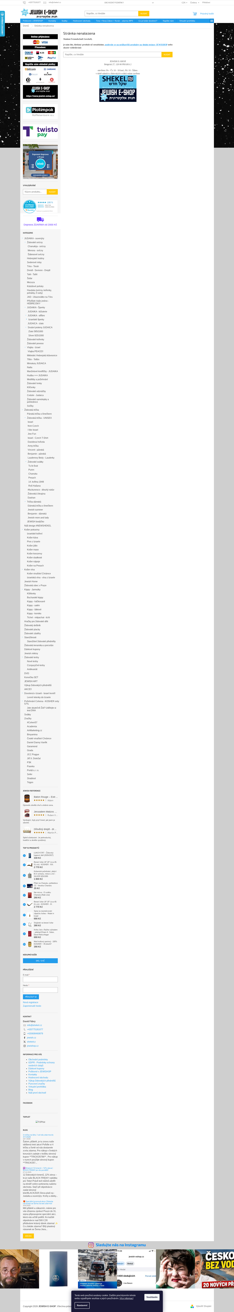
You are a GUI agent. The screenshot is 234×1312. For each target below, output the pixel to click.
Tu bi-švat (33, 466)
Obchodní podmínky (114, 3)
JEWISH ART (31, 681)
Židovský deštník (32, 625)
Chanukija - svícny (37, 246)
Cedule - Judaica (35, 395)
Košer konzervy (34, 553)
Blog (30, 1090)
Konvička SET (31, 677)
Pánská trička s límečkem (39, 414)
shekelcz (31, 1042)
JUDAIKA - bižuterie (37, 311)
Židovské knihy (31, 657)
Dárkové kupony (32, 649)
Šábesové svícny (36, 254)
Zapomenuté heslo (32, 1006)
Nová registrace (30, 1002)
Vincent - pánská (36, 450)
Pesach (32, 478)
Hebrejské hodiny (35, 258)
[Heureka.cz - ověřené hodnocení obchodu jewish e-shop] (40, 206)
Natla (29, 367)
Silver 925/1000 (36, 335)
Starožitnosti (30, 637)
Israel (30, 422)
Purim (31, 470)
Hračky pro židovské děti (36, 621)
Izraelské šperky (36, 319)
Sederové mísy (34, 262)
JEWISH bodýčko (35, 521)
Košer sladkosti (34, 557)
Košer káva (32, 537)
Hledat (143, 13)
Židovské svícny (35, 242)
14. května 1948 (36, 482)
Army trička (33, 446)
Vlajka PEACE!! (35, 351)
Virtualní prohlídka (37, 1087)
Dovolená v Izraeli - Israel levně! (39, 693)
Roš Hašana (34, 486)
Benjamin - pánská (37, 454)
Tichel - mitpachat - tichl (38, 617)
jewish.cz (31, 1037)
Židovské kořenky (35, 339)
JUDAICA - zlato (36, 323)
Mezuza (31, 282)
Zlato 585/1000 (35, 331)
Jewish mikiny (31, 653)
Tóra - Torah (33, 266)
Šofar (29, 278)
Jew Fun (32, 434)
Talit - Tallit (32, 274)
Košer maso (33, 549)
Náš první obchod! (37, 1093)
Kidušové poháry (35, 286)
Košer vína (29, 569)
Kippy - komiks (34, 613)
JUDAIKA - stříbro (36, 315)
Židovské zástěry (32, 633)
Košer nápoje (33, 561)
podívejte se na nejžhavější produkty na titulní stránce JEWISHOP (136, 44)
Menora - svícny (35, 250)
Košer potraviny (31, 529)
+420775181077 (35, 1029)
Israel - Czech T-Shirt (38, 438)
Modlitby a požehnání (37, 379)
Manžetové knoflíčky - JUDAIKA (42, 371)
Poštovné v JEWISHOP (39, 1071)
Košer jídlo (32, 545)
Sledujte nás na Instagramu (121, 1244)
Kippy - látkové (34, 609)
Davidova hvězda (36, 442)
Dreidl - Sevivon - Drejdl (38, 270)
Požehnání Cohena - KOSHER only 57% (41, 702)
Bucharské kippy (35, 597)
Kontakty (32, 1074)
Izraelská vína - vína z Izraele (41, 577)
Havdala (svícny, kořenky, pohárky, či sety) (39, 291)
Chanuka (32, 474)
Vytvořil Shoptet (203, 1306)
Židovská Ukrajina (36, 494)
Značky (27, 718)
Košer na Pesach (35, 565)
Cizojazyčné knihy (36, 665)
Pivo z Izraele (33, 541)
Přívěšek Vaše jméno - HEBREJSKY (38, 302)
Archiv (28, 1236)
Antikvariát (32, 669)
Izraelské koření (34, 533)
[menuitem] (33, 21)
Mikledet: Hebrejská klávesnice (42, 355)
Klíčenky (31, 387)
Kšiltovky (31, 593)
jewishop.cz (33, 1046)
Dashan (31, 497)
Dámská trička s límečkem (40, 506)
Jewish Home (31, 581)
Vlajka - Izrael (33, 347)
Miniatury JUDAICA (36, 363)
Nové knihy (32, 661)
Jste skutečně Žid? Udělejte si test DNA (41, 709)
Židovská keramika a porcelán (38, 645)
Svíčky (30, 406)
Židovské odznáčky (36, 391)
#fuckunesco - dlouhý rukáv (41, 490)
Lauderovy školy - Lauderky (41, 458)
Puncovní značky (36, 1084)
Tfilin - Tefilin (33, 359)
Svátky (27, 714)
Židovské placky (32, 629)
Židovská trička (31, 410)
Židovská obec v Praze (35, 585)
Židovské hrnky (34, 383)
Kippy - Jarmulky (32, 589)
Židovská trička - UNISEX (39, 418)
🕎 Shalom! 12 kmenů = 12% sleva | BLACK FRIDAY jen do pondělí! (38, 1169)
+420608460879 (35, 1033)
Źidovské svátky (35, 462)
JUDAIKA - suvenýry (34, 238)
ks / (40, 960)
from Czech (33, 426)
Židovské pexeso (35, 343)
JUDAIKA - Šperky (36, 307)
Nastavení (82, 1305)
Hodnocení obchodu (38, 1077)
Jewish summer (35, 510)
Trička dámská (34, 502)
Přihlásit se (31, 997)
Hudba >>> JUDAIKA (37, 375)
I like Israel (33, 430)
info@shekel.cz (34, 1025)
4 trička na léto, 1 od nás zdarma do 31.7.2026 (38, 1136)
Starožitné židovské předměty (41, 641)
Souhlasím (152, 1297)
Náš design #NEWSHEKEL (37, 526)
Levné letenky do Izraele (39, 697)
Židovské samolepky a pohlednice (38, 400)
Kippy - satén (33, 605)
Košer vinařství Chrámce (39, 573)
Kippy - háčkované (36, 601)
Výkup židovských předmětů (37, 685)
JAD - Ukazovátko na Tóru (40, 297)
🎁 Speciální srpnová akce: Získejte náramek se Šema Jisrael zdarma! (38, 1202)
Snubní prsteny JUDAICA (40, 327)
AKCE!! (28, 689)
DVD (26, 673)
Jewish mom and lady (38, 517)
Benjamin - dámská (37, 513)
